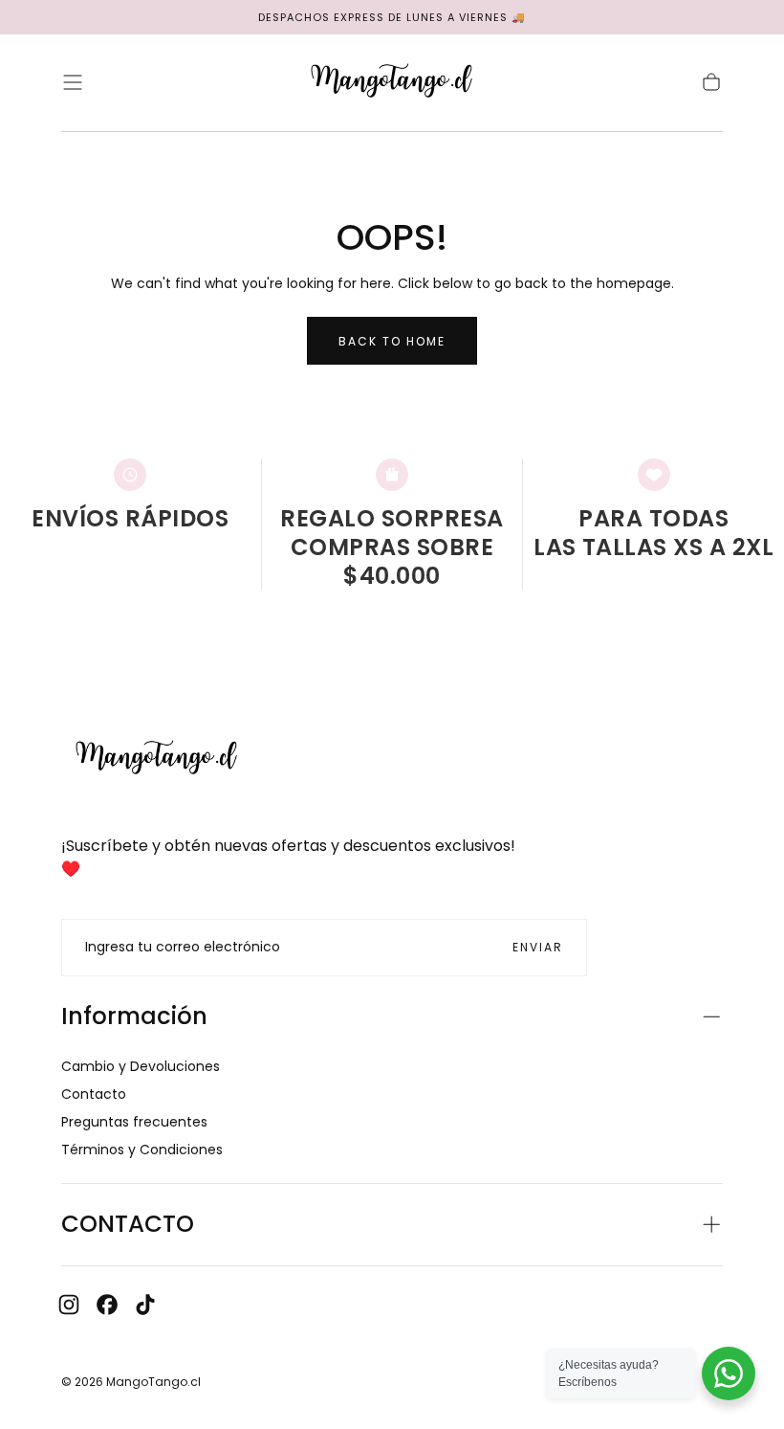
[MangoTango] (156, 759)
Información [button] (134, 1016)
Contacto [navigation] (93, 1094)
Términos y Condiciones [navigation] (142, 1149)
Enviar (537, 947)
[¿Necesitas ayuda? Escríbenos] (728, 1373)
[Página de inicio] (392, 83)
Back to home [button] (392, 341)
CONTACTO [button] (127, 1223)
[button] (72, 82)
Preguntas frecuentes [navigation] (134, 1121)
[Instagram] (69, 1304)
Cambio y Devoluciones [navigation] (140, 1066)
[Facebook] (107, 1304)
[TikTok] (145, 1304)
